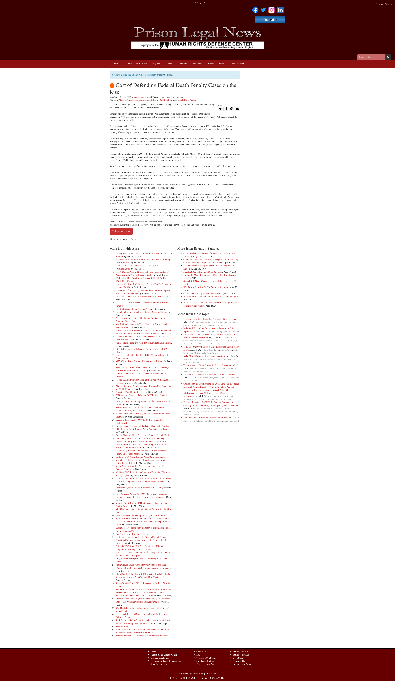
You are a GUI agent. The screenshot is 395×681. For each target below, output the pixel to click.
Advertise (210, 63)
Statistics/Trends (226, 350)
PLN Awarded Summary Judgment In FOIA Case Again (140, 395)
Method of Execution (231, 331)
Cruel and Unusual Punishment (194, 325)
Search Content (237, 63)
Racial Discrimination (211, 350)
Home (116, 63)
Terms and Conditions (206, 657)
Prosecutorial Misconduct (212, 381)
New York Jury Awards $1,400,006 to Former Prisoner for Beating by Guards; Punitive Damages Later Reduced (141, 495)
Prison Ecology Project (206, 663)
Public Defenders (152, 100)
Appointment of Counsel (136, 100)
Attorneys (122, 100)
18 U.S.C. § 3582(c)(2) (228, 340)
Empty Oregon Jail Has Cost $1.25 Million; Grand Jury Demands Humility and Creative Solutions (140, 440)
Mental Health (210, 421)
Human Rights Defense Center (164, 654)
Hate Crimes (204, 371)
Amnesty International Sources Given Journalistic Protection (142, 635)
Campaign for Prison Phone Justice (166, 660)
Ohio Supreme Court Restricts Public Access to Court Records (143, 429)
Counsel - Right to (226, 399)
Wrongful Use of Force (215, 325)
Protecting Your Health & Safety (130, 392)
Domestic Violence (207, 368)
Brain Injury (187, 421)
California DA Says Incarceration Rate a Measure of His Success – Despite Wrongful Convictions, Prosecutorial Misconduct (144, 480)
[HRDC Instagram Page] (271, 9)
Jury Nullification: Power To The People (133, 308)
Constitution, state (212, 399)
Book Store (197, 63)
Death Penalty (165, 100)
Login (379, 4)
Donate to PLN (239, 660)
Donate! (222, 63)
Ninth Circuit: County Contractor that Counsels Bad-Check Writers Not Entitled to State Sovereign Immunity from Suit (142, 566)
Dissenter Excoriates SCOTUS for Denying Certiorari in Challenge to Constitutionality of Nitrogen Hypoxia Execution (210, 404)
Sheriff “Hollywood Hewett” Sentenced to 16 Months (139, 487)
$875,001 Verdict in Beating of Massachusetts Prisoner (139, 361)
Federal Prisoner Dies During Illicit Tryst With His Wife (140, 515)
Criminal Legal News (160, 657)
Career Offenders (189, 340)
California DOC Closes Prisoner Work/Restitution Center (140, 456)
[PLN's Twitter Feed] (263, 9)
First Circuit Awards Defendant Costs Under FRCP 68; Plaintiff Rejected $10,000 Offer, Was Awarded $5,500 (143, 332)
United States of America (187, 100)
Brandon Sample (140, 97)
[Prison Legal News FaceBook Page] (255, 9)
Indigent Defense (198, 399)
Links (169, 63)
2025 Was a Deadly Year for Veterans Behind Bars (205, 417)
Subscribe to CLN (241, 654)
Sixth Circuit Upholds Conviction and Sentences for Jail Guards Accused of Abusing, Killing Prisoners (143, 622)
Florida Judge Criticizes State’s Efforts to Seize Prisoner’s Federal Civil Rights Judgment (141, 452)
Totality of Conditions (203, 322)
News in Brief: (122, 626)
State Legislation (200, 359)
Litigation (155, 63)
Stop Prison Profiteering (207, 660)
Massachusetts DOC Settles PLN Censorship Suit (137, 265)
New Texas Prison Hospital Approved (132, 533)
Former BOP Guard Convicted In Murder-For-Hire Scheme (209, 274)
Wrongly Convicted (159, 663)
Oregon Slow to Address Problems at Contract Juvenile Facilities (144, 435)
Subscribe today (164, 74)
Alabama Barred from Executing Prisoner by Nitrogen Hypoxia (211, 318)
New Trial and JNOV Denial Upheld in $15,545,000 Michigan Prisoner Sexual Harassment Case (143, 369)
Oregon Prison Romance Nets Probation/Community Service (142, 425)
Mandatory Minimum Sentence (208, 340)
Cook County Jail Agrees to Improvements (202, 293)
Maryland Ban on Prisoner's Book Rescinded (202, 271)
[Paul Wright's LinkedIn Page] (280, 9)
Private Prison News (242, 663)
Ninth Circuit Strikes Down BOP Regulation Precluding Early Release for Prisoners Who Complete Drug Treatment (143, 575)
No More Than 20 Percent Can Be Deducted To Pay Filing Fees (211, 296)
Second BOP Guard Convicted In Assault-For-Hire (205, 281)
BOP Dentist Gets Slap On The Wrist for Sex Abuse (206, 287)
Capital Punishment (207, 411)
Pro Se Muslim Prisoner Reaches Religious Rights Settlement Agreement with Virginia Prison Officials (142, 273)
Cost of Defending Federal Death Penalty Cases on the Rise (141, 311)
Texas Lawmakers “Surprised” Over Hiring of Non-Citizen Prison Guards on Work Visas (141, 446)
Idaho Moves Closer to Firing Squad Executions (204, 355)
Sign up (388, 4)
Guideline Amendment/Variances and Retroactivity (201, 344)
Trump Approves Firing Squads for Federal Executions (207, 365)
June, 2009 (175, 97)
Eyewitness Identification (192, 381)
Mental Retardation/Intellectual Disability (204, 353)
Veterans (219, 421)
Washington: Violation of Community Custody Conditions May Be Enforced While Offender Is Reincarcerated (143, 631)
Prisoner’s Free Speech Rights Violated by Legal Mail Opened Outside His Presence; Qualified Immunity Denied (143, 600)
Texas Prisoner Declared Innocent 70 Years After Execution (209, 374)
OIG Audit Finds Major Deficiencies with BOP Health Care (142, 296)
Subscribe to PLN (241, 651)
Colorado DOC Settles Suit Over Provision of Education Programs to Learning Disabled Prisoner (140, 548)
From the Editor (123, 268)
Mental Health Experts (231, 421)
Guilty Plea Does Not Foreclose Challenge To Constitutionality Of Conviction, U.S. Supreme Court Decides (210, 261)
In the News (141, 63)
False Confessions (232, 378)
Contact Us (201, 651)
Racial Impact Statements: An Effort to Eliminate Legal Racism (143, 342)
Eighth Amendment (220, 322)
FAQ (198, 654)
